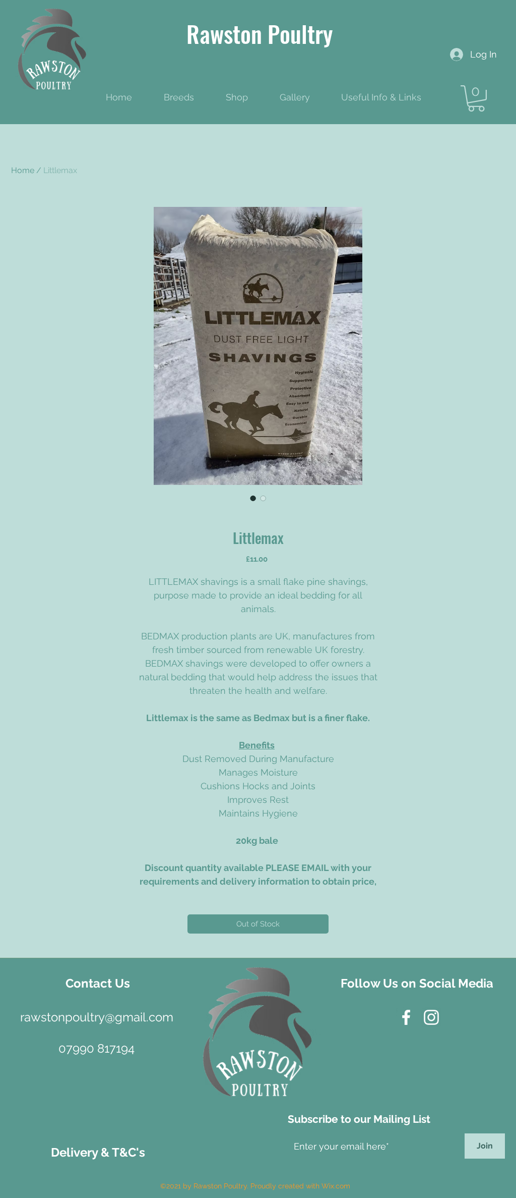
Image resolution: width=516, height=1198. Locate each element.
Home (22, 170)
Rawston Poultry (259, 33)
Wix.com (335, 1186)
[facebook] (406, 1017)
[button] (476, 98)
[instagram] (431, 1017)
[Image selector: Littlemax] (253, 498)
